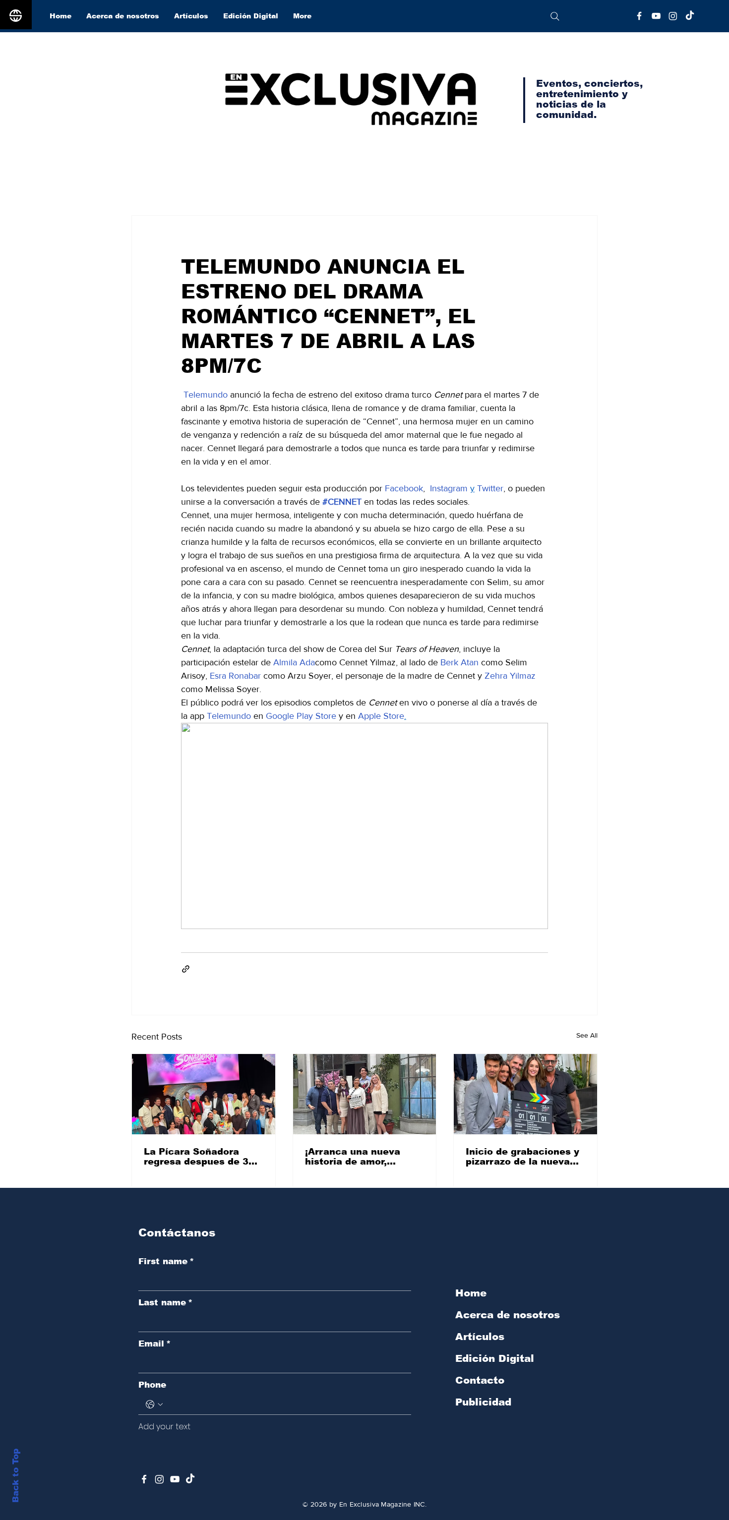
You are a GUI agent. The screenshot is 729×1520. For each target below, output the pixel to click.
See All (587, 1035)
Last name (165, 1302)
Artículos (479, 1336)
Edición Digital (494, 1358)
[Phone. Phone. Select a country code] (154, 1404)
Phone (152, 1385)
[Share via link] (185, 969)
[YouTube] (656, 15)
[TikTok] (689, 15)
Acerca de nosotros (507, 1314)
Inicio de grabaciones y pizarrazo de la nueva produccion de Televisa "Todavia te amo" (522, 1157)
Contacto (479, 1380)
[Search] (555, 16)
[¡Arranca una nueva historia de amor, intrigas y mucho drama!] (364, 1094)
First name (166, 1261)
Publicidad (483, 1402)
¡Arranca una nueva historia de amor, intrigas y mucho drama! (364, 1157)
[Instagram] (673, 15)
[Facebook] (639, 15)
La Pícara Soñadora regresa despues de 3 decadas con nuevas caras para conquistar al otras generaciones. (203, 1157)
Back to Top (15, 1476)
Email (154, 1343)
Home (470, 1292)
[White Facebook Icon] (144, 1479)
